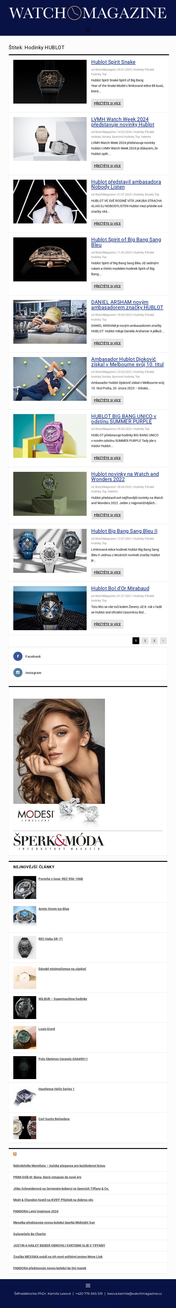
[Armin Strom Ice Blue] (24, 917)
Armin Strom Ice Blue (53, 909)
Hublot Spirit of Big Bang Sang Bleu (126, 242)
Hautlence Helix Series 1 (56, 1089)
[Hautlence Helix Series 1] (24, 1097)
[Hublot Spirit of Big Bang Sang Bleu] (50, 259)
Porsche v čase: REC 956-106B (60, 879)
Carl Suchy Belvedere (54, 1119)
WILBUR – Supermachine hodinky (62, 999)
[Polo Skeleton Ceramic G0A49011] (24, 1067)
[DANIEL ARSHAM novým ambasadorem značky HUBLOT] (50, 322)
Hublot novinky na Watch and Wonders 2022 (125, 476)
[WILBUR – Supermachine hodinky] (24, 1007)
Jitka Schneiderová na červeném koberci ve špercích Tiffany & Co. (61, 1188)
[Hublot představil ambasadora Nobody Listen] (50, 202)
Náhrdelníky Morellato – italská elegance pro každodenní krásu (59, 1166)
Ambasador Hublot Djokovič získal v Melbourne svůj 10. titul (127, 361)
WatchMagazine (105, 132)
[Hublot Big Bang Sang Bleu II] (50, 551)
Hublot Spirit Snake (113, 62)
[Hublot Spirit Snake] (50, 82)
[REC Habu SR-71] (24, 947)
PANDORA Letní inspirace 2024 (35, 1211)
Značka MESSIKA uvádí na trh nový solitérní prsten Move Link (57, 1257)
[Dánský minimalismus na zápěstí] (24, 977)
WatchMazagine (105, 69)
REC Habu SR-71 (50, 939)
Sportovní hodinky (123, 136)
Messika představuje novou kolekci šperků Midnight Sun (54, 1222)
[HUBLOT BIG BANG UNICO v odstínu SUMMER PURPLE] (50, 436)
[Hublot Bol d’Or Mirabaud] (50, 608)
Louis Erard (46, 1029)
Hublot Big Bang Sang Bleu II (124, 531)
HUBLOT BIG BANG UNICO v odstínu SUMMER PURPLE (124, 418)
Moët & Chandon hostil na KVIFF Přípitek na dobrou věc (53, 1200)
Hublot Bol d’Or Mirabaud (120, 588)
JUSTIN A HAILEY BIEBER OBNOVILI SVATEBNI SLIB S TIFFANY (59, 1245)
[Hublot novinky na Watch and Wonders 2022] (50, 494)
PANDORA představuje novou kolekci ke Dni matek (49, 1268)
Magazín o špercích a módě (41, 1154)
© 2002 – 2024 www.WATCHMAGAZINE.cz (88, 1303)
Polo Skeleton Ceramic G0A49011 (63, 1059)
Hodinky (139, 69)
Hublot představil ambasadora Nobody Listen (126, 184)
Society (106, 136)
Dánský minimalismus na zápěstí (62, 969)
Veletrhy (146, 136)
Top (104, 74)
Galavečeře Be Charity (29, 1234)
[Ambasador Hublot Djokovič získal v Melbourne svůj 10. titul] (50, 379)
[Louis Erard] (24, 1037)
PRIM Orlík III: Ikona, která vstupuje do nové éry (47, 1177)
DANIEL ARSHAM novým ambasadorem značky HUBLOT (127, 304)
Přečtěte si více (107, 103)
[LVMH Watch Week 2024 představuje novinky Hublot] (50, 139)
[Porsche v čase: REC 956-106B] (24, 887)
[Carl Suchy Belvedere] (24, 1127)
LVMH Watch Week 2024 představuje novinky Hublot (122, 121)
